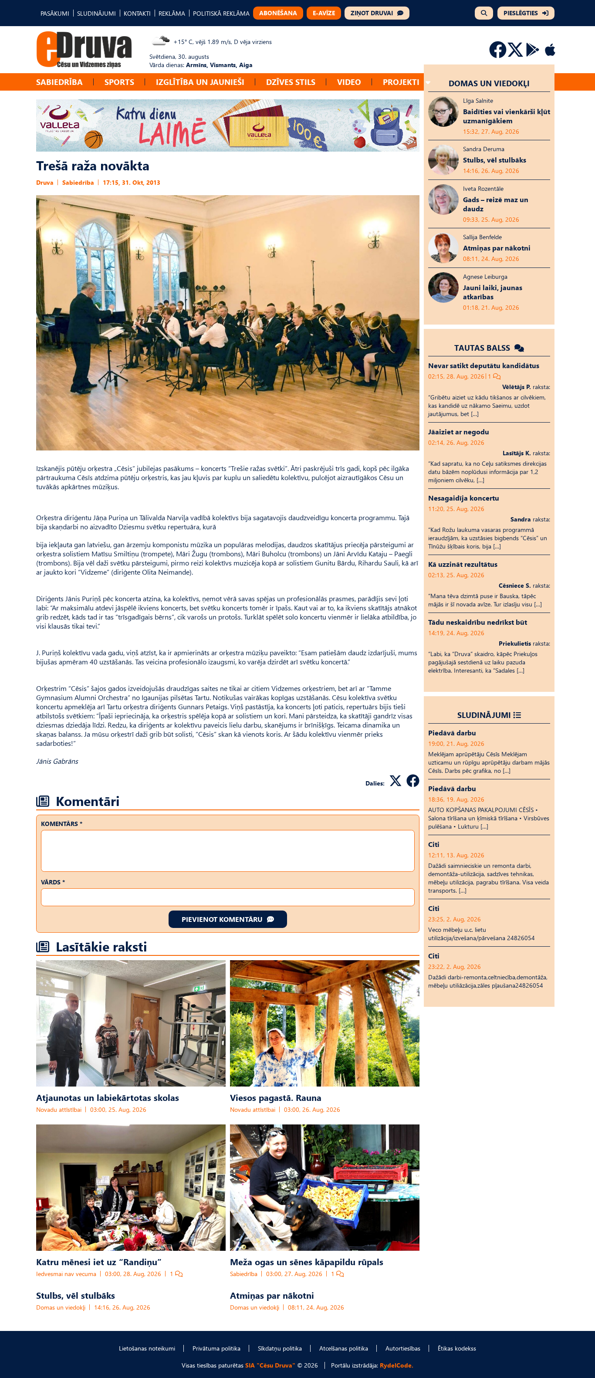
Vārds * (53, 882)
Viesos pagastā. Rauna (275, 1097)
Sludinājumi (484, 714)
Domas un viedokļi (60, 1307)
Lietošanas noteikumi (147, 1348)
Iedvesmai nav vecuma (66, 1274)
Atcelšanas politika (343, 1348)
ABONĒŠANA (278, 13)
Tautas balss (483, 347)
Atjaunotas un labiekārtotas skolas (107, 1097)
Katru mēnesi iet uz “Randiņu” (99, 1261)
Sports (119, 81)
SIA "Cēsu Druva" (270, 1365)
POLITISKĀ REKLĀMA (221, 13)
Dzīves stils (290, 81)
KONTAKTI (137, 13)
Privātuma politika (216, 1348)
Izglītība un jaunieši (200, 81)
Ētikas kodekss (457, 1348)
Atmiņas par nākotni (272, 1295)
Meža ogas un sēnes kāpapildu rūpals (306, 1261)
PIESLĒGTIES (521, 13)
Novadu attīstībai (58, 1109)
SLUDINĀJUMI (96, 13)
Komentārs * (61, 823)
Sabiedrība (59, 81)
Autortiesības (402, 1348)
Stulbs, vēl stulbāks (75, 1295)
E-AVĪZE (324, 13)
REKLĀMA (172, 13)
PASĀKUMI (55, 13)
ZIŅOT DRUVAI (372, 13)
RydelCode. (396, 1365)
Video (349, 81)
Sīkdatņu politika (280, 1348)
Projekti (401, 81)
